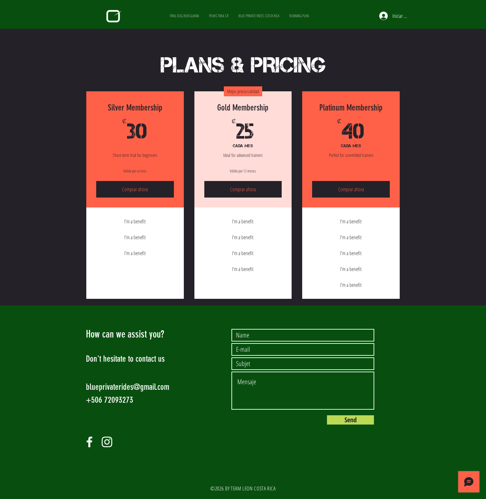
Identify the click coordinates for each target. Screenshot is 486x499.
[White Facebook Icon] (89, 442)
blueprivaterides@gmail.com (127, 387)
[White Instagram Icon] (107, 442)
